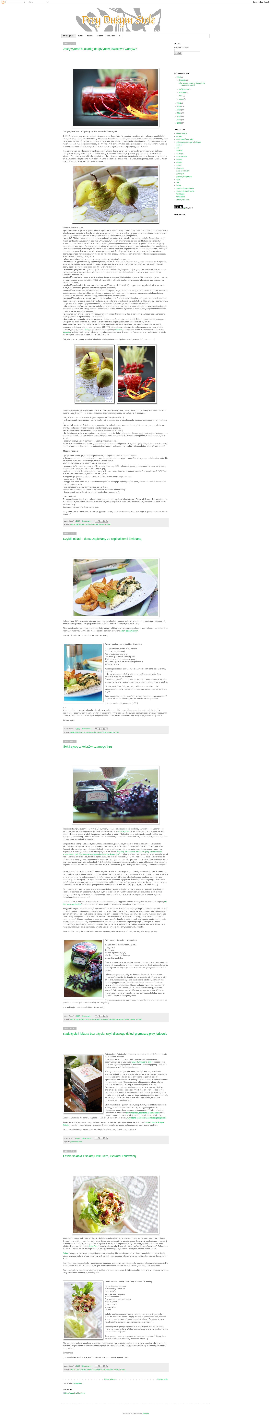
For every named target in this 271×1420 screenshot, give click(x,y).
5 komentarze (86, 1016)
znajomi (90, 36)
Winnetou (67, 332)
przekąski (101, 1369)
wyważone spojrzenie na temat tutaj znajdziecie (146, 1118)
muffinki (179, 151)
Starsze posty (162, 1379)
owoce (127, 1019)
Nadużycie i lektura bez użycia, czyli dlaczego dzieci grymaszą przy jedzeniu (115, 1033)
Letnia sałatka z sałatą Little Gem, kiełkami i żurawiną (99, 1156)
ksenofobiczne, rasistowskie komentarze (143, 1113)
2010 (179, 117)
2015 (179, 77)
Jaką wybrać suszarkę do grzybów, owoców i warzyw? (100, 49)
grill (177, 148)
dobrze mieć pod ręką (77, 524)
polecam (100, 36)
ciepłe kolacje (75, 732)
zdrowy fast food (104, 524)
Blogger (146, 1413)
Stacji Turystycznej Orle (141, 1062)
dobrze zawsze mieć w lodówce (91, 732)
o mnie (80, 36)
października (184, 89)
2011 (179, 113)
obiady (95, 1369)
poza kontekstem (92, 524)
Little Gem (93, 1246)
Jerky (87, 330)
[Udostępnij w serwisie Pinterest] (106, 521)
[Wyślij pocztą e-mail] (96, 521)
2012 (179, 110)
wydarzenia (180, 197)
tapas (178, 185)
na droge (179, 154)
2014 (179, 103)
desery (179, 136)
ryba (104, 732)
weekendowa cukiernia (185, 188)
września (182, 92)
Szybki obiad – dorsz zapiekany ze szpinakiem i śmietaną (102, 539)
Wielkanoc (109, 1369)
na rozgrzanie (113, 1019)
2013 (179, 106)
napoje (121, 1019)
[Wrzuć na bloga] (98, 521)
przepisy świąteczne (184, 177)
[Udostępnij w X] (101, 521)
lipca (181, 96)
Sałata (65, 1253)
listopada (182, 80)
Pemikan (118, 330)
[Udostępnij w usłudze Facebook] (104, 521)
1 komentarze (86, 1138)
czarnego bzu (123, 831)
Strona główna (68, 36)
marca (181, 99)
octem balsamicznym (129, 631)
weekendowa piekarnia (185, 191)
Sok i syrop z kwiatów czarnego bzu (87, 746)
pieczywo (180, 168)
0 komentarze (86, 729)
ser (177, 182)
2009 (179, 120)
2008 (179, 123)
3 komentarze (86, 521)
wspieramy (111, 36)
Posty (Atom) (77, 1383)
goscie (179, 145)
